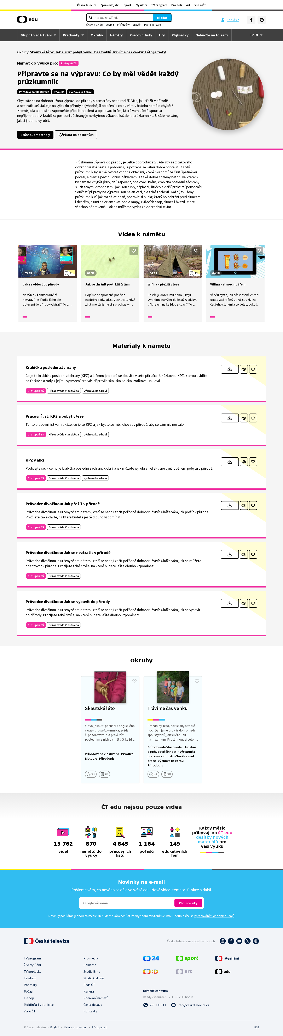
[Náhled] (244, 369)
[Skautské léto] (110, 729)
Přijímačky (180, 35)
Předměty (71, 35)
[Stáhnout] (230, 369)
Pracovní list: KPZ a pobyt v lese (54, 416)
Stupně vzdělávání (36, 35)
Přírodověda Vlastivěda (34, 92)
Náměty (116, 35)
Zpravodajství (110, 5)
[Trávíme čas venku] (173, 729)
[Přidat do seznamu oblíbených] (71, 251)
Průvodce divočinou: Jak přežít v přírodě (62, 503)
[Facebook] (251, 20)
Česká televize (86, 5)
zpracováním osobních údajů (214, 916)
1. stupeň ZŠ (69, 63)
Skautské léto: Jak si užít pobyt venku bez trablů (70, 52)
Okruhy (97, 35)
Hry (162, 35)
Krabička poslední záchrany (50, 367)
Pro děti (176, 5)
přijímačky (123, 24)
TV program (159, 5)
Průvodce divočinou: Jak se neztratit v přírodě (68, 552)
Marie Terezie (152, 24)
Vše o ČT (200, 5)
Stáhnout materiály (35, 135)
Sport (127, 5)
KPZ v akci (34, 460)
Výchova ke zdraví (80, 92)
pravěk (137, 24)
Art (188, 5)
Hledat (162, 18)
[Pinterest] (262, 20)
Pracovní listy (141, 35)
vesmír (110, 24)
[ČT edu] (27, 21)
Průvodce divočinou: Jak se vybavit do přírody (67, 601)
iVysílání (141, 5)
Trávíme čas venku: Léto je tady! (139, 52)
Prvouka (59, 92)
